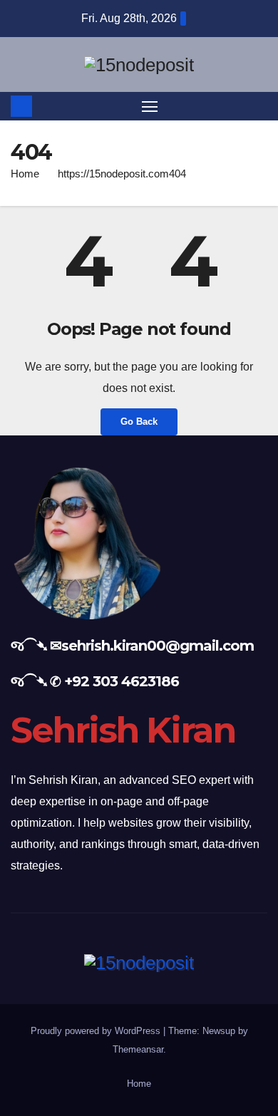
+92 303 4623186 (121, 681)
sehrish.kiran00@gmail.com (157, 645)
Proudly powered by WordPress (97, 1030)
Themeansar (138, 1049)
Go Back (139, 421)
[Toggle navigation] (149, 106)
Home (25, 173)
